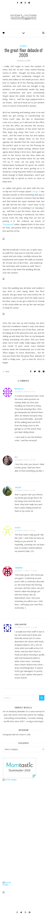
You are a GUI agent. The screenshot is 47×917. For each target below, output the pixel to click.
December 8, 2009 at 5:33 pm (25, 490)
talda (18, 487)
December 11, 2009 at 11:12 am (26, 627)
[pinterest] (29, 2)
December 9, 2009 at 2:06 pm (25, 530)
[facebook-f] (17, 2)
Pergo (35, 191)
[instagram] (25, 2)
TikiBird (19, 567)
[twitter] (21, 2)
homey (23, 46)
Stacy (18, 527)
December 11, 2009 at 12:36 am (26, 571)
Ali (16, 457)
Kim (7, 371)
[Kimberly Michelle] (23, 17)
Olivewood (8, 224)
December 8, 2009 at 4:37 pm (25, 392)
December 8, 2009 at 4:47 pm (25, 460)
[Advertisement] (22, 836)
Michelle (19, 388)
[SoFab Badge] (23, 779)
